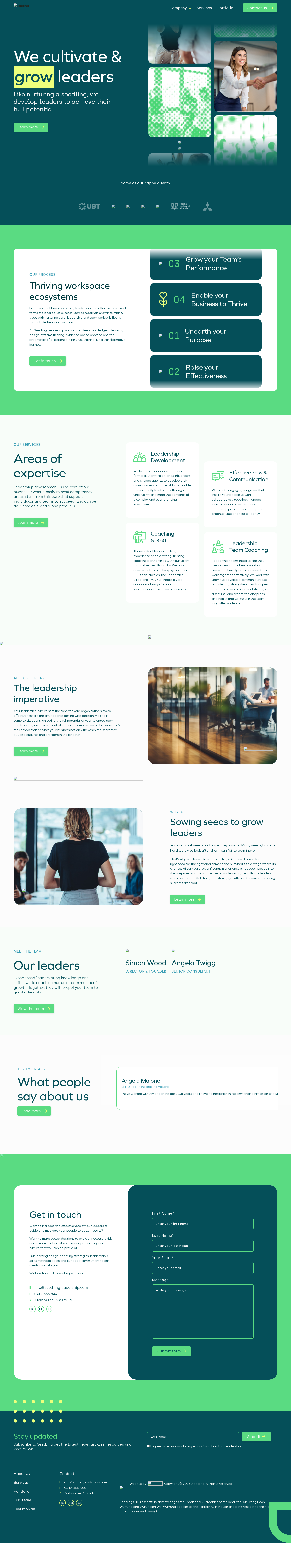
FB (41, 1309)
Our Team (22, 1500)
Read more (31, 1111)
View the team (31, 1009)
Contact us (257, 8)
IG (32, 1309)
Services (204, 8)
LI (49, 1309)
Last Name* (163, 1235)
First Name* (163, 1213)
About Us (22, 1473)
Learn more (28, 127)
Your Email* (163, 1258)
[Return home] (49, 7)
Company (178, 8)
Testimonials (25, 1509)
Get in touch (44, 361)
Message (160, 1280)
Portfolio (225, 8)
